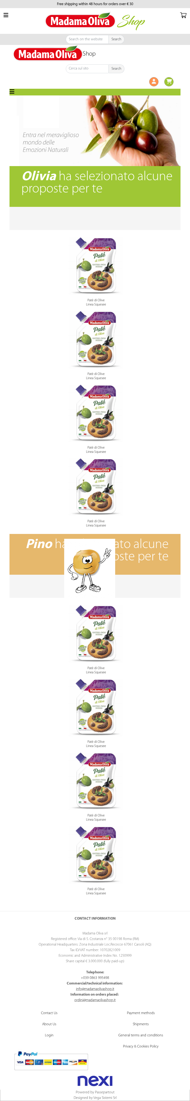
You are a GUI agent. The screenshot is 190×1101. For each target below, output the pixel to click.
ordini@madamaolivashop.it (95, 1000)
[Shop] (47, 53)
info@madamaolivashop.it (95, 989)
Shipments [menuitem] (141, 1024)
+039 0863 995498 (95, 978)
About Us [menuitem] (49, 1024)
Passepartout (104, 1092)
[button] (116, 39)
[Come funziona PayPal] (51, 1061)
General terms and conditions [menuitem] (140, 1035)
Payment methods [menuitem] (141, 1013)
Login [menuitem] (49, 1035)
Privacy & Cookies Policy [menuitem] (140, 1046)
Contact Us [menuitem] (49, 1013)
